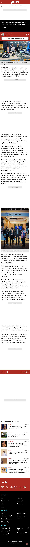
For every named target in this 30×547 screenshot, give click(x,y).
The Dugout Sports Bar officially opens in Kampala (16, 435)
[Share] (27, 34)
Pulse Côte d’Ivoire (20, 529)
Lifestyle (10, 433)
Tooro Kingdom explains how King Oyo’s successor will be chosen (17, 427)
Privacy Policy (5, 522)
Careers (19, 501)
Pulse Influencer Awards (21, 516)
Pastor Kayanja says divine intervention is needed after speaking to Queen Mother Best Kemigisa (18, 471)
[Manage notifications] (27, 544)
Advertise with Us (6, 516)
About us (3, 513)
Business (5, 6)
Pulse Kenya (4, 534)
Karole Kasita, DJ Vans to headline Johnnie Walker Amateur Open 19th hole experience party (17, 445)
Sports (19, 504)
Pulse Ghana (4, 531)
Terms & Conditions (6, 519)
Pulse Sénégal (21, 533)
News (9, 424)
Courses (19, 498)
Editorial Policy (21, 513)
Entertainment (5, 501)
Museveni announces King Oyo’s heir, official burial (18, 453)
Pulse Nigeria (4, 528)
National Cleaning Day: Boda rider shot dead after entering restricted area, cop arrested (17, 462)
